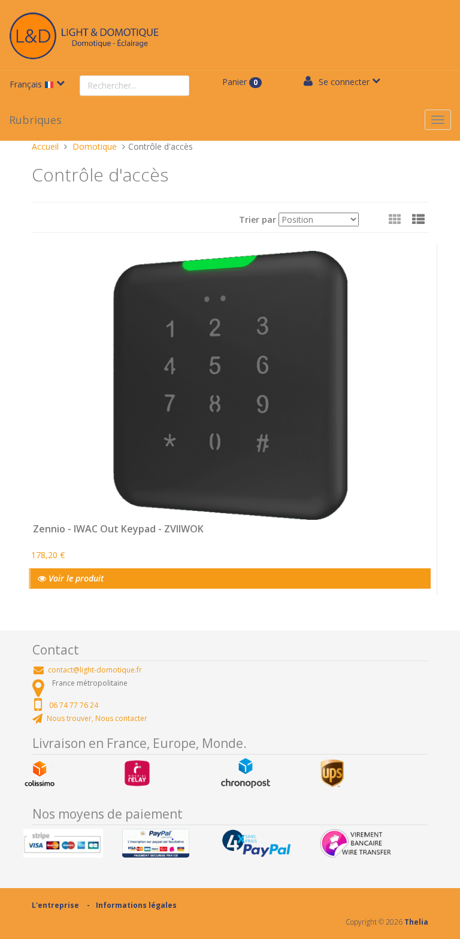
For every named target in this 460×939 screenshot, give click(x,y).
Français (27, 84)
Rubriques (35, 120)
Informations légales (136, 905)
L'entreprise (55, 905)
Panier (240, 81)
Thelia (416, 922)
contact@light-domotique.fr (95, 670)
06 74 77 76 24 (73, 705)
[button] (418, 219)
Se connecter (344, 81)
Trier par (257, 219)
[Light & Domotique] (84, 34)
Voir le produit (75, 578)
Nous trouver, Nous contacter (97, 718)
